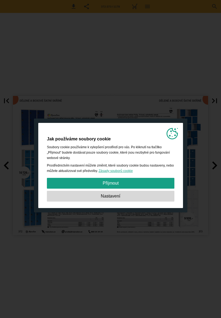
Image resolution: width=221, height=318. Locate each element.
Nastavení (110, 196)
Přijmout (111, 183)
